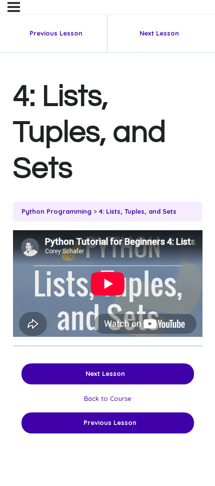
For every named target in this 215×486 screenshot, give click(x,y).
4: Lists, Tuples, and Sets (137, 211)
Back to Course (108, 398)
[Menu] (14, 7)
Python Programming (57, 211)
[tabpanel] (107, 283)
